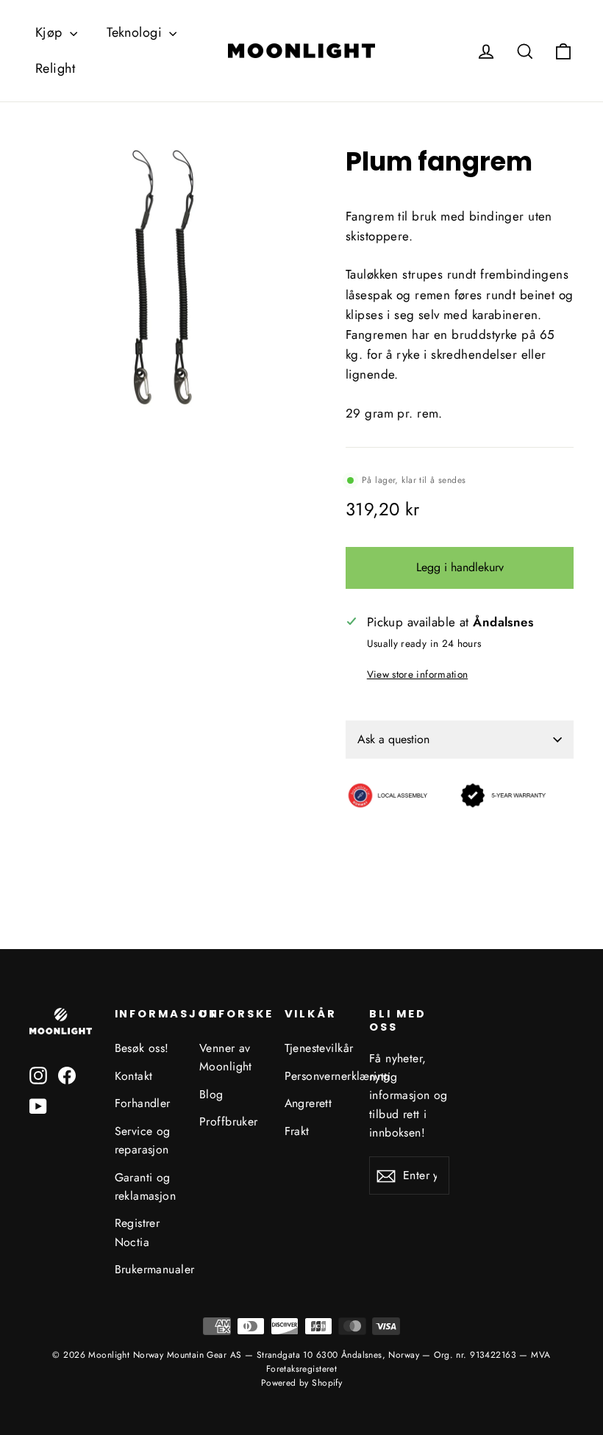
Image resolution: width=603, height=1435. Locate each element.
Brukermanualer (146, 1269)
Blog (211, 1094)
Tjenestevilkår (316, 1047)
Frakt (297, 1131)
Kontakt (134, 1075)
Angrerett (308, 1103)
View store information (417, 674)
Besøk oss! (142, 1047)
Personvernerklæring (316, 1075)
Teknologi (136, 32)
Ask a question (393, 739)
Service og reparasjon (143, 1140)
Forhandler (143, 1103)
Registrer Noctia (137, 1232)
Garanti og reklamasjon (145, 1186)
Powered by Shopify (302, 1382)
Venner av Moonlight (225, 1057)
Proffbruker (228, 1121)
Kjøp (50, 32)
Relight (55, 68)
